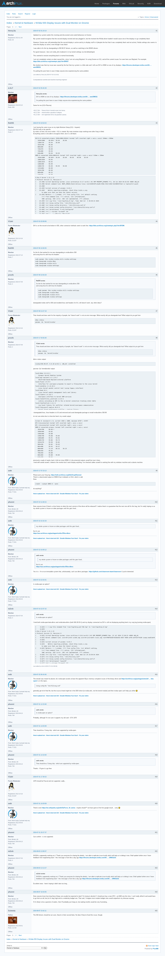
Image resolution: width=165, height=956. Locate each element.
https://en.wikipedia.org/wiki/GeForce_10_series (58, 808)
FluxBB (155, 949)
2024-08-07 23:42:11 (39, 911)
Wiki (124, 3)
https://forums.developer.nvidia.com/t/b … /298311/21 (97, 857)
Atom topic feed (153, 946)
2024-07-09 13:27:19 (39, 311)
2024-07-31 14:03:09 (39, 726)
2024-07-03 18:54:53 (39, 123)
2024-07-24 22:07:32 (39, 609)
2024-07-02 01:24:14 (39, 31)
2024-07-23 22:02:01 (39, 580)
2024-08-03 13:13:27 (39, 868)
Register (27, 14)
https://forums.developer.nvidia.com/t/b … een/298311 (78, 97)
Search (20, 14)
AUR (149, 3)
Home (97, 3)
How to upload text (39, 493)
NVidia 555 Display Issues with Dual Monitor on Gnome (62, 23)
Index (8, 14)
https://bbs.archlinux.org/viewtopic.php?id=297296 (106, 225)
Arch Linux (12, 3)
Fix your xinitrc (84, 493)
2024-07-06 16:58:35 (39, 248)
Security (141, 3)
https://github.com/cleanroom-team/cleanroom (105, 571)
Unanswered (154, 17)
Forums (116, 3)
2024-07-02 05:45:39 (39, 88)
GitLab (131, 3)
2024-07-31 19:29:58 (39, 803)
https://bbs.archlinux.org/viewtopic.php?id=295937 (50, 61)
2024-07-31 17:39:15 (39, 777)
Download (158, 3)
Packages (106, 3)
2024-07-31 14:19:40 (39, 755)
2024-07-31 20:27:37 (39, 832)
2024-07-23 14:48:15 (39, 502)
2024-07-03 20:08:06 (39, 221)
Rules (14, 14)
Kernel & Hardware (24, 23)
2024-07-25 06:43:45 (39, 674)
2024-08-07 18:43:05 (39, 892)
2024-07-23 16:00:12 (39, 550)
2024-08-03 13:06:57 (39, 851)
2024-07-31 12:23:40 (39, 704)
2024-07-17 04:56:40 (39, 338)
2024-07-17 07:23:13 (39, 471)
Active (147, 17)
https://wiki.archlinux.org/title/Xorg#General (66, 475)
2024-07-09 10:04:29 (39, 275)
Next (20, 27)
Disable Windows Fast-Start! (69, 493)
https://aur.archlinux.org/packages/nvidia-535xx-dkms (51, 533)
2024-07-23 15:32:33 (39, 521)
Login (34, 14)
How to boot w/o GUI (52, 493)
